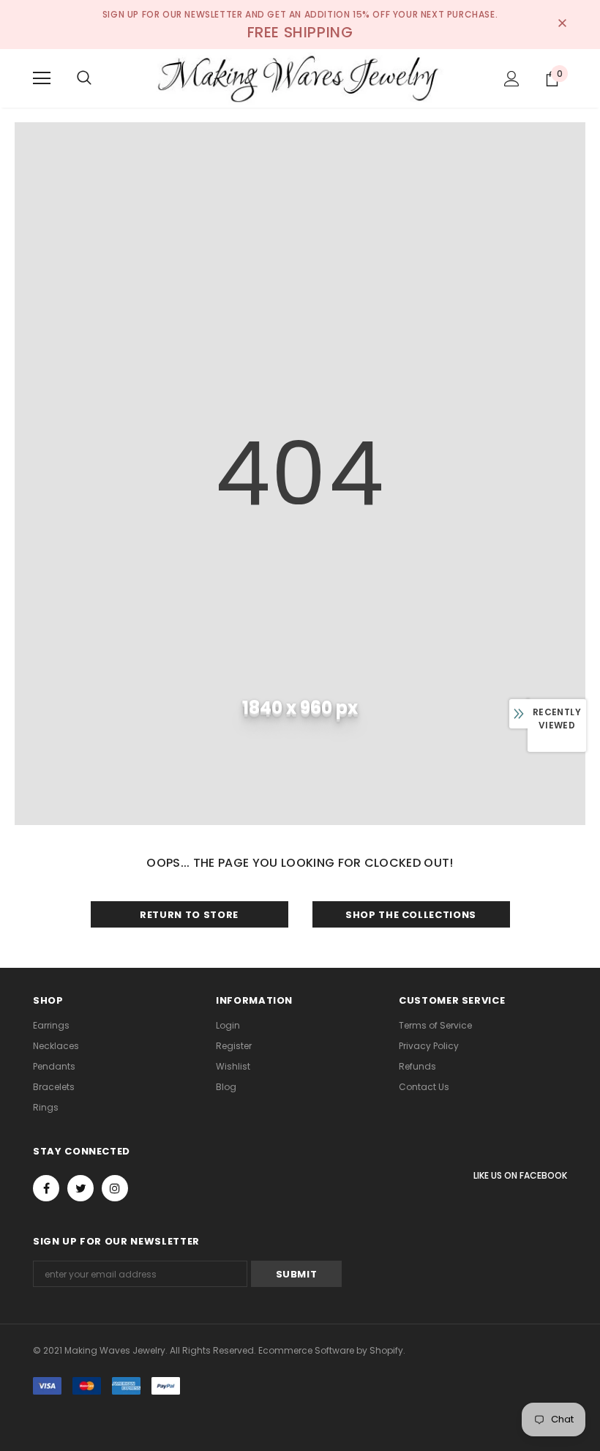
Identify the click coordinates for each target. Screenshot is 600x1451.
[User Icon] (512, 78)
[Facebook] (46, 1188)
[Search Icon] (84, 78)
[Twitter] (80, 1188)
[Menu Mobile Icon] (41, 78)
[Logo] (300, 77)
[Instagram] (115, 1188)
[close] (562, 24)
